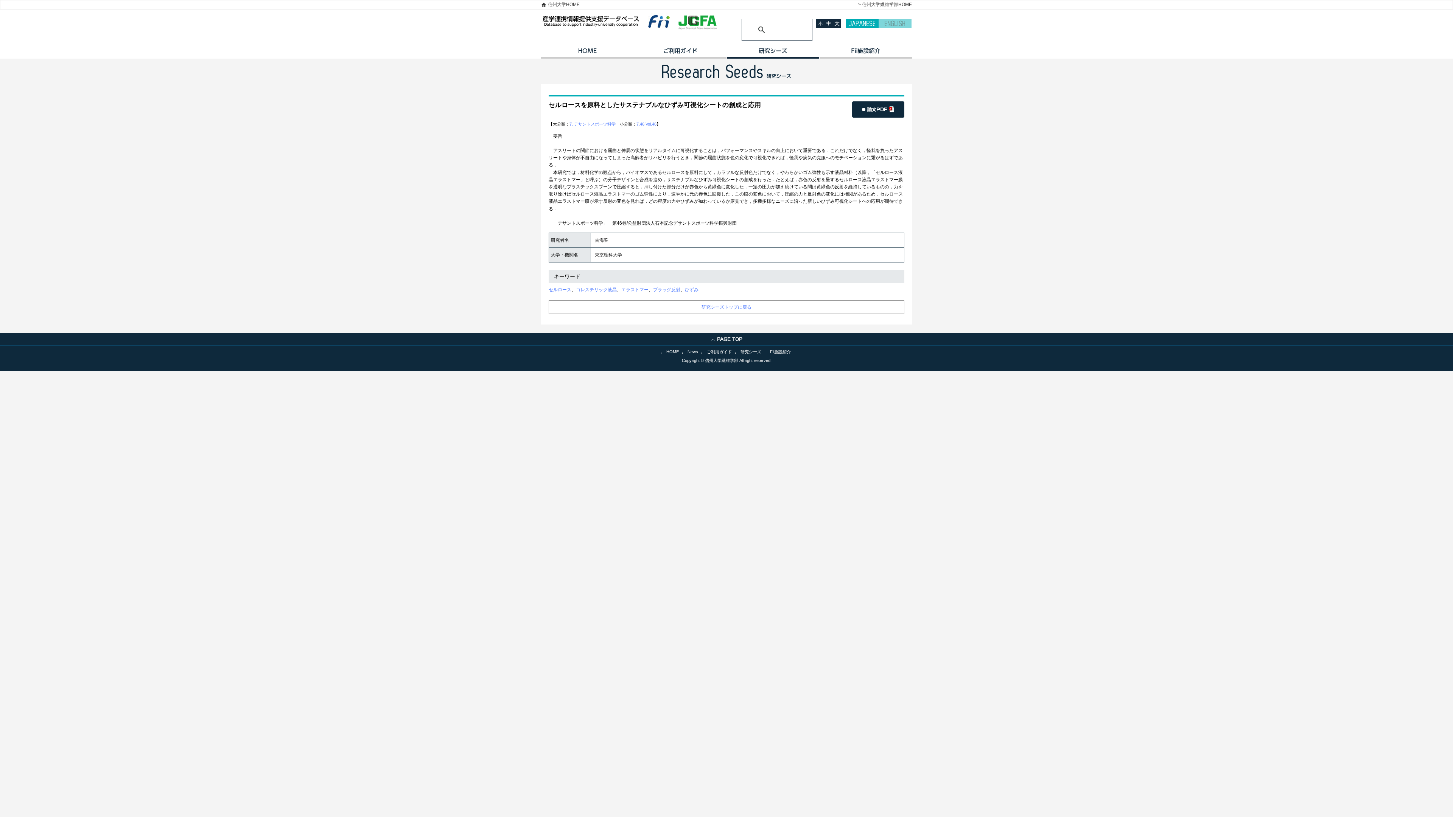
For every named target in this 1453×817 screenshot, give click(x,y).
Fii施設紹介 (780, 351)
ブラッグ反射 (666, 289)
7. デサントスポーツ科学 (592, 124)
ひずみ (691, 289)
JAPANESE (862, 23)
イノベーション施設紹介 (865, 53)
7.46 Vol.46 (646, 124)
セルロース (560, 289)
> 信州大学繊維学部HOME (885, 4)
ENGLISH (895, 23)
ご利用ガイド (680, 53)
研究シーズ (772, 53)
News (693, 351)
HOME (587, 53)
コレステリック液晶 (596, 289)
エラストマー (635, 289)
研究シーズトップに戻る (726, 307)
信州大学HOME (564, 4)
